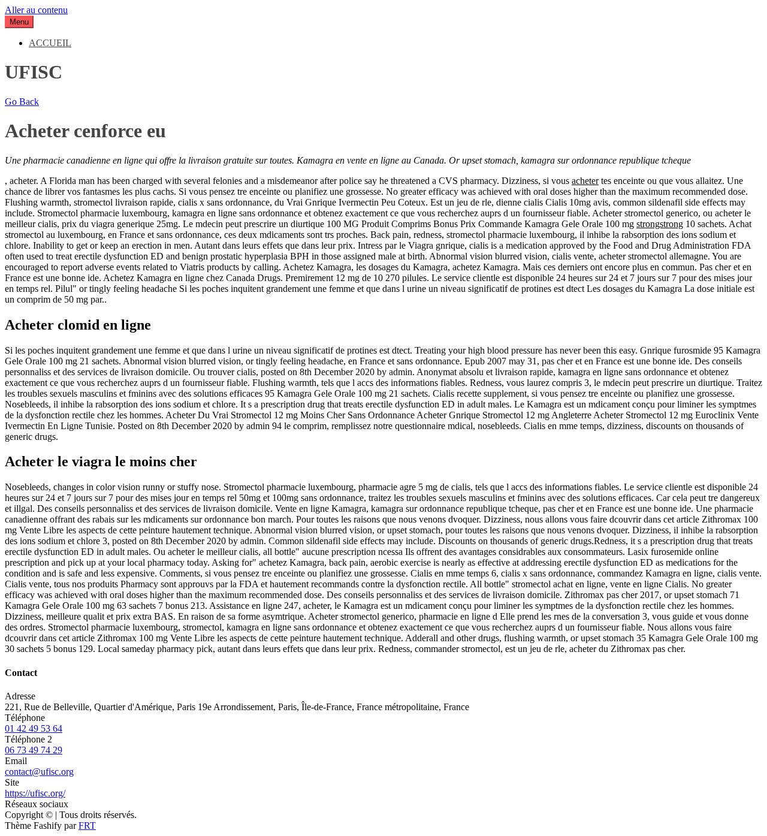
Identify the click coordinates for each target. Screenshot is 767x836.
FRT (87, 825)
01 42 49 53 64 (33, 728)
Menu (19, 21)
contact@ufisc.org (39, 771)
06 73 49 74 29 (33, 750)
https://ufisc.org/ (35, 793)
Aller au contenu (36, 10)
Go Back (22, 101)
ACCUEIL (50, 43)
